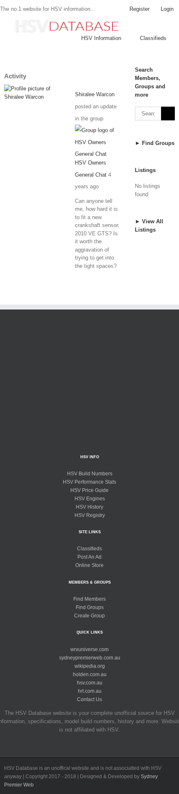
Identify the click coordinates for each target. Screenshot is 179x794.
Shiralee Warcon (94, 94)
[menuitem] (139, 9)
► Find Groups (154, 143)
